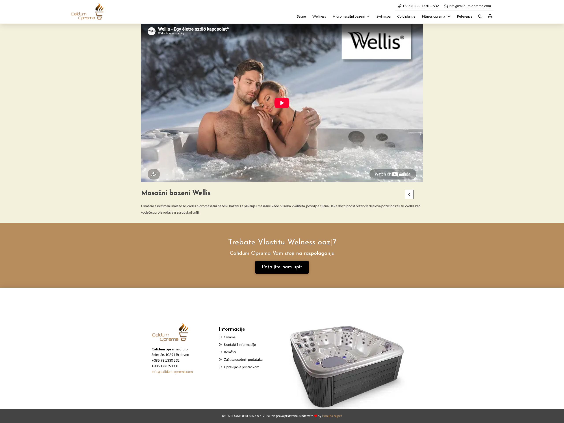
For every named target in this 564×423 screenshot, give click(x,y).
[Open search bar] (480, 16)
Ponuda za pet (332, 416)
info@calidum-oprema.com (172, 371)
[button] (490, 16)
